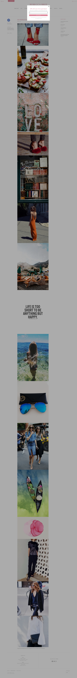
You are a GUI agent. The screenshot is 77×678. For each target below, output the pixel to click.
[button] (48, 6)
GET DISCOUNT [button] (38, 15)
